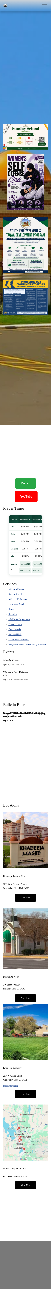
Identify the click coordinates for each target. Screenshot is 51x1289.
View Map (25, 1185)
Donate (25, 483)
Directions (25, 897)
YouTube (26, 496)
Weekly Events (11, 660)
